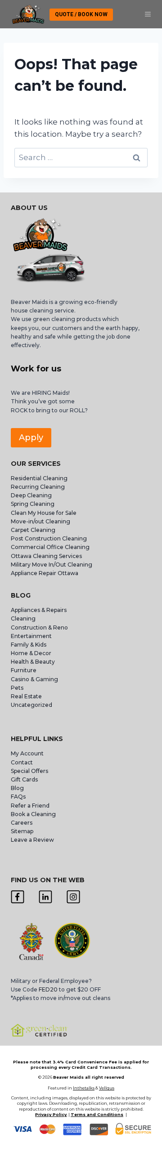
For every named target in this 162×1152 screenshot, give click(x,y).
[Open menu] (147, 14)
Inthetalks (83, 1087)
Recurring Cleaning (38, 486)
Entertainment (31, 636)
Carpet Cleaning (33, 530)
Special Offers (29, 771)
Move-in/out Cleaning (40, 521)
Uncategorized (31, 704)
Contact (22, 762)
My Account (27, 753)
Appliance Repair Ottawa (44, 573)
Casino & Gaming (34, 679)
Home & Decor (31, 653)
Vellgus (106, 1087)
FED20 (48, 989)
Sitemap (22, 831)
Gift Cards (24, 779)
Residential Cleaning (39, 478)
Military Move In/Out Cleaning (52, 564)
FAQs (18, 796)
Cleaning (23, 618)
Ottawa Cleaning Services (46, 556)
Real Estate (26, 696)
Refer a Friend (30, 805)
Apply (31, 437)
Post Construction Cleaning (49, 538)
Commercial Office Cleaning (50, 547)
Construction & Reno (39, 627)
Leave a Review (33, 839)
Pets (17, 687)
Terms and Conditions (97, 1114)
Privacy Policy (51, 1114)
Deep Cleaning (31, 495)
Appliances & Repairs (39, 610)
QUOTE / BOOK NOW (81, 14)
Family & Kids (28, 644)
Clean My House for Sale (43, 512)
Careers (21, 822)
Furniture (23, 670)
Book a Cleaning (33, 814)
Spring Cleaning (32, 503)
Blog (17, 788)
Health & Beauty (33, 661)
